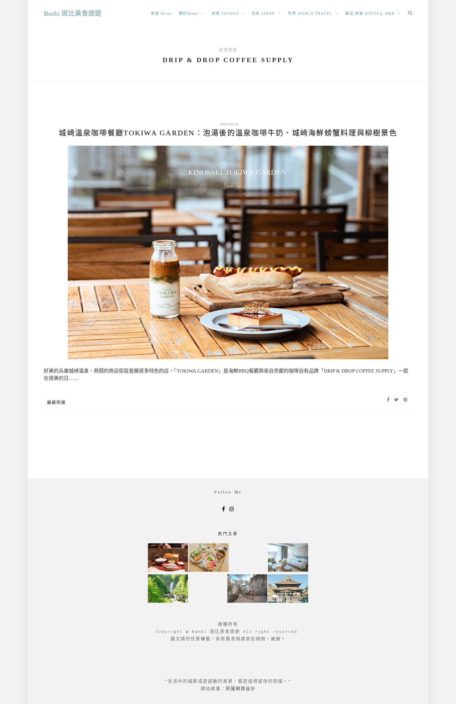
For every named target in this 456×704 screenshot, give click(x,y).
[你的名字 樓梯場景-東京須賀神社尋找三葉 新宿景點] (247, 589)
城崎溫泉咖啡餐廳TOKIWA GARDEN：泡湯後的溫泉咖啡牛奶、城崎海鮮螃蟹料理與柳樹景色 (228, 133)
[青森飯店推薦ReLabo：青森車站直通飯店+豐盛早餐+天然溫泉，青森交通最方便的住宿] (288, 558)
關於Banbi (189, 13)
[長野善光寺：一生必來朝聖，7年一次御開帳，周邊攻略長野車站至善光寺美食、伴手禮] (288, 589)
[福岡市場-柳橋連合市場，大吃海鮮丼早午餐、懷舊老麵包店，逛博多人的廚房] (209, 558)
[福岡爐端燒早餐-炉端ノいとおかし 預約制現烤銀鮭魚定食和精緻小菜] (168, 558)
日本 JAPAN (263, 13)
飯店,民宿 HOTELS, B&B (370, 13)
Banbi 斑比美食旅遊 (72, 13)
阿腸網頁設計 (241, 688)
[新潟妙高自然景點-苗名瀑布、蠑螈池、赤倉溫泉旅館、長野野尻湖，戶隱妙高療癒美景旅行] (168, 589)
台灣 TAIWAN (225, 13)
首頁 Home (161, 13)
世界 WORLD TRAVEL (310, 13)
